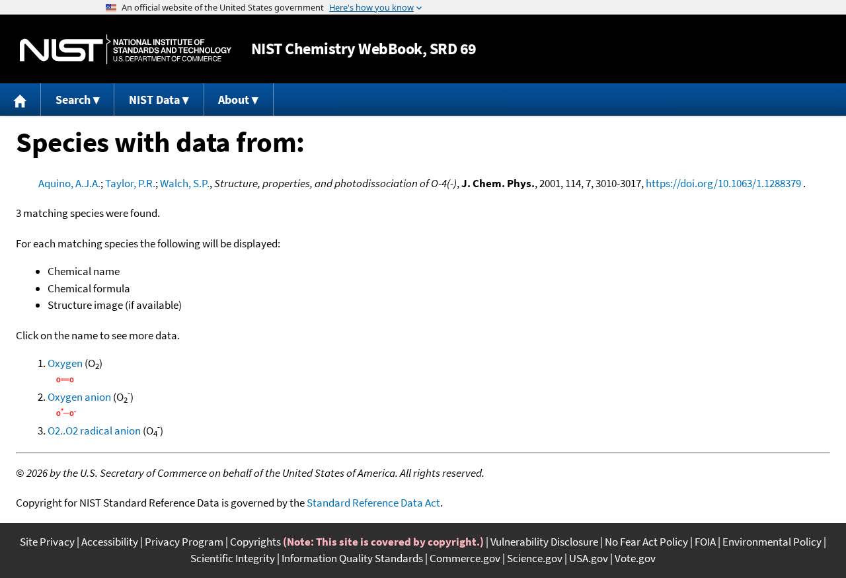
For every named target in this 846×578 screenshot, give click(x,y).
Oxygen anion (79, 397)
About (233, 99)
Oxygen (65, 363)
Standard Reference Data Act (373, 502)
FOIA (705, 541)
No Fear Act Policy (646, 541)
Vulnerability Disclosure (544, 541)
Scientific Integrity (232, 558)
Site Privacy (47, 541)
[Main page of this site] (20, 99)
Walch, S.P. (185, 183)
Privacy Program (184, 541)
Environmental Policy (772, 541)
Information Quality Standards (352, 558)
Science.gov (534, 558)
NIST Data (154, 99)
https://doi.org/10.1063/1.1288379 (723, 183)
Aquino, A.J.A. (69, 183)
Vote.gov (635, 558)
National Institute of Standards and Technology (125, 49)
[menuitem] (20, 99)
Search (73, 99)
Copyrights (255, 541)
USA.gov (588, 558)
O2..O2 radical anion (94, 430)
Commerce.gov (465, 558)
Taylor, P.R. (130, 183)
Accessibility (109, 541)
